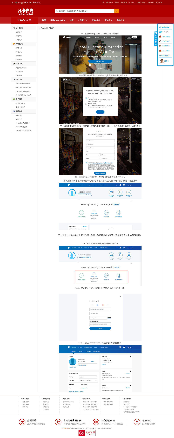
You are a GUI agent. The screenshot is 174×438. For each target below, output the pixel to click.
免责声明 (19, 36)
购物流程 (19, 56)
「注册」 (144, 2)
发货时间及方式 (21, 68)
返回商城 (159, 2)
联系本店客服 (20, 103)
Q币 (71, 20)
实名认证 (19, 52)
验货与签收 (19, 71)
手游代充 (120, 20)
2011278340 (166, 50)
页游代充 (108, 20)
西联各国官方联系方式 (23, 131)
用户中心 (151, 2)
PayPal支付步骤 (21, 127)
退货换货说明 (20, 107)
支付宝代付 (83, 20)
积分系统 (19, 59)
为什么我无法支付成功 (23, 95)
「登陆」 (133, 2)
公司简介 (19, 40)
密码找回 (19, 115)
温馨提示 (124, 2)
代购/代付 (96, 20)
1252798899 (166, 36)
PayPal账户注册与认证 (23, 87)
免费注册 (19, 48)
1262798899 (166, 41)
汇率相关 (19, 119)
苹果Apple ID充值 (58, 20)
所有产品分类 (24, 20)
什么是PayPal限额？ (23, 123)
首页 (44, 20)
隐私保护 (19, 32)
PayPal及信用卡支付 (23, 84)
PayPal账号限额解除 (23, 91)
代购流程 (19, 75)
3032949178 (166, 46)
